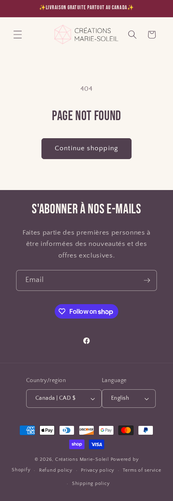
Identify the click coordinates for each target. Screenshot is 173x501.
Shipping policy (91, 483)
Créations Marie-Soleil (82, 459)
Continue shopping (86, 148)
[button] (17, 34)
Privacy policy (97, 470)
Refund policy (55, 470)
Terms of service (142, 470)
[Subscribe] (147, 280)
